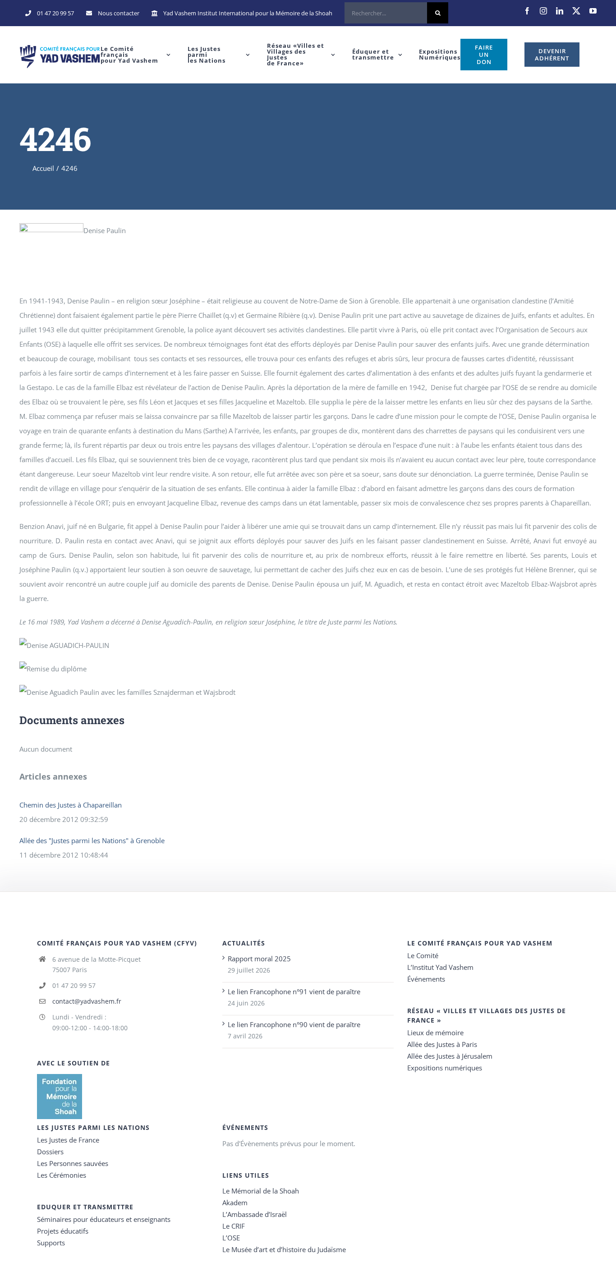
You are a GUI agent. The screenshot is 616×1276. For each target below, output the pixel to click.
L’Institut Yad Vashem (440, 967)
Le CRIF (233, 1225)
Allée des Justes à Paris (442, 1044)
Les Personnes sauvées (72, 1163)
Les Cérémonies (61, 1175)
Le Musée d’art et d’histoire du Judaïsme (284, 1249)
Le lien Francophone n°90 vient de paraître (294, 1024)
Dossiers (50, 1151)
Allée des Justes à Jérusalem (449, 1055)
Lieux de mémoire (435, 1032)
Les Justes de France (68, 1139)
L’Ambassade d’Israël (254, 1214)
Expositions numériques (444, 1067)
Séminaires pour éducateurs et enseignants (103, 1219)
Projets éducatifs (62, 1230)
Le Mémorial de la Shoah (260, 1190)
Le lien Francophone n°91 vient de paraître (294, 991)
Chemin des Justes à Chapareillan (70, 804)
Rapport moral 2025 (259, 958)
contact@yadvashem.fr (86, 1001)
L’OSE (231, 1237)
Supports (51, 1242)
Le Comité (422, 955)
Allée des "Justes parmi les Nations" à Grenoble (92, 840)
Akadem (235, 1202)
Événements (426, 978)
